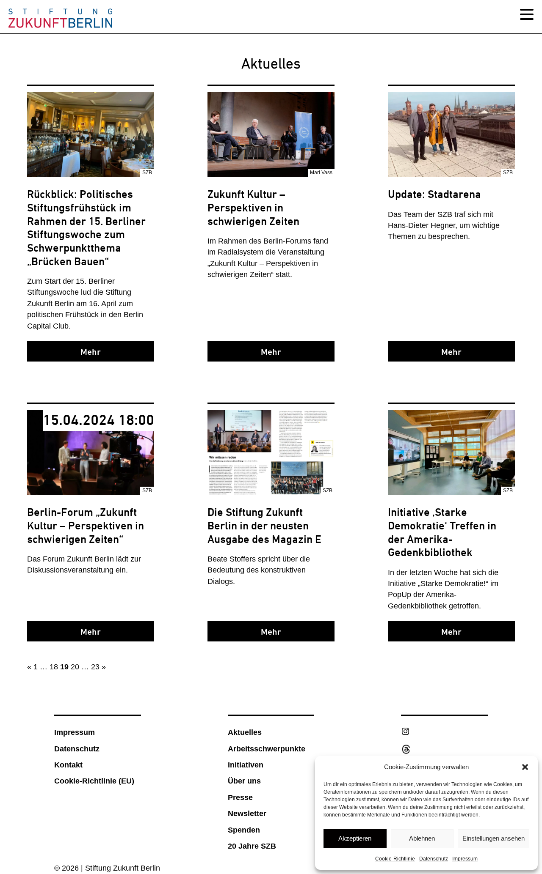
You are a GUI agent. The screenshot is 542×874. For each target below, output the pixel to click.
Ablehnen (422, 838)
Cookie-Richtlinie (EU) (94, 781)
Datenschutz (433, 859)
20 (75, 667)
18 (54, 667)
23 (95, 667)
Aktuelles (245, 732)
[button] (525, 767)
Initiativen (245, 765)
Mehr (90, 352)
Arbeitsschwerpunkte (266, 749)
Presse (240, 797)
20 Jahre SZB (252, 846)
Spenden (244, 830)
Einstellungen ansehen (493, 838)
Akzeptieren (354, 838)
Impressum (465, 859)
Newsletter (247, 813)
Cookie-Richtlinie (395, 859)
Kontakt (68, 765)
